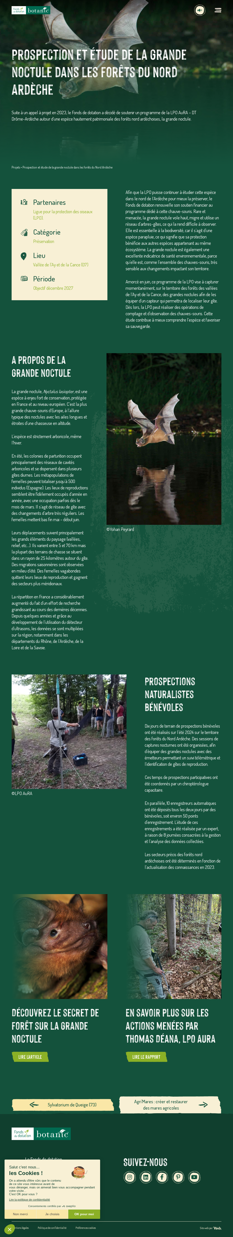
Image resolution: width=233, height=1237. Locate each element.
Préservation (43, 241)
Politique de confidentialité (52, 1228)
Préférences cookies (86, 1228)
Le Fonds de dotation (43, 1159)
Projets (16, 167)
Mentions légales (20, 1228)
